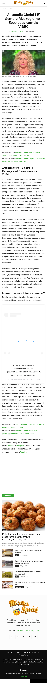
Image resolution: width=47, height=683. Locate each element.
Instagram (20, 446)
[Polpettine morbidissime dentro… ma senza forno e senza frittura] (23, 515)
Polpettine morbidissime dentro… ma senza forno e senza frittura (21, 535)
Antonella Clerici (30, 379)
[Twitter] (29, 637)
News (9, 8)
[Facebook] (12, 637)
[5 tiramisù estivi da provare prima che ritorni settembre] (7, 574)
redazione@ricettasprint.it (28, 630)
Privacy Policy (23, 655)
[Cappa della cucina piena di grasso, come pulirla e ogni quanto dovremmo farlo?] (7, 564)
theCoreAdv (23, 676)
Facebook (11, 446)
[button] (3, 3)
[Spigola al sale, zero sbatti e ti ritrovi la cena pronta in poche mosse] (7, 585)
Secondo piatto (19, 587)
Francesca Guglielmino (9, 540)
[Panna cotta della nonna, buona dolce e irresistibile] (7, 553)
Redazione (26, 652)
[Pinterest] (23, 637)
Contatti (9, 652)
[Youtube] (35, 637)
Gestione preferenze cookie (38, 681)
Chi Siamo (17, 652)
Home (4, 8)
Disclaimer (35, 652)
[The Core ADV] (23, 671)
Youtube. (23, 452)
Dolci (17, 555)
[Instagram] (17, 637)
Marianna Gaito (16, 32)
